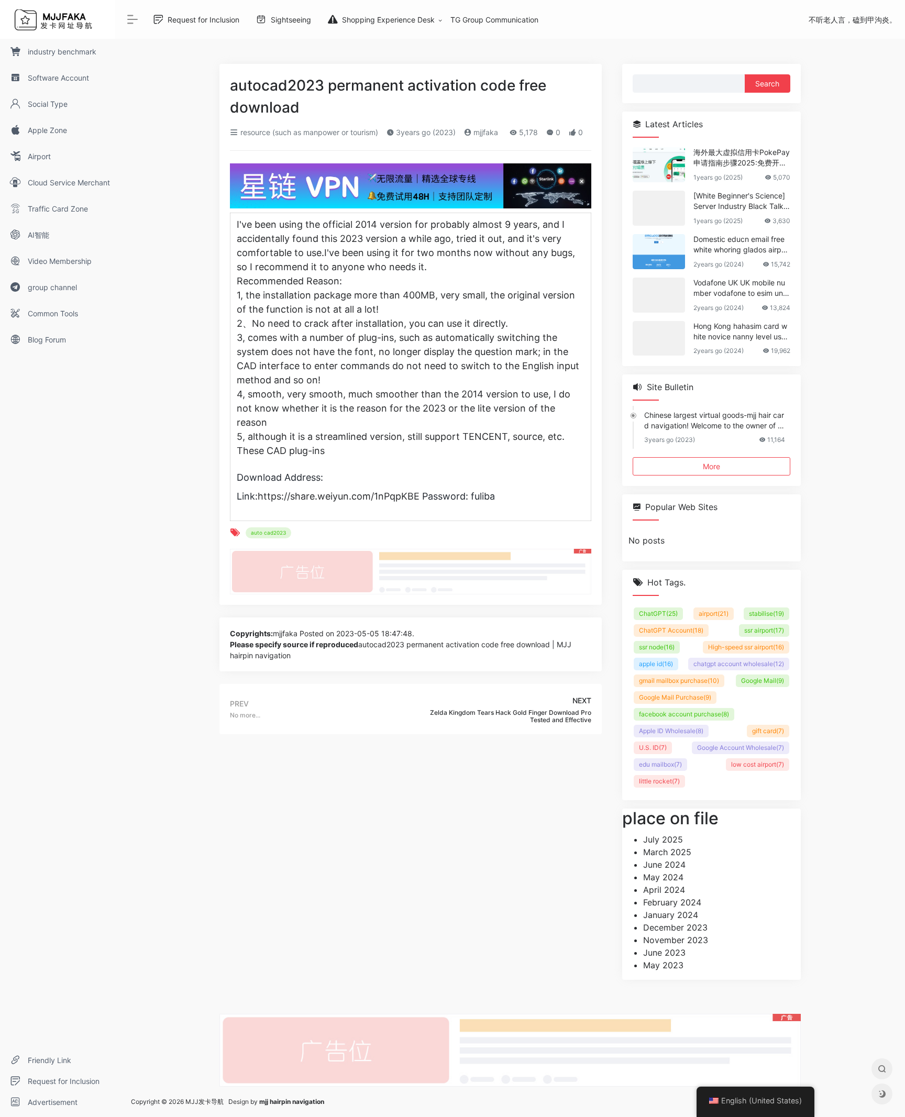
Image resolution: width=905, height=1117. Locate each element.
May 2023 (663, 965)
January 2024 (670, 915)
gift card (768, 731)
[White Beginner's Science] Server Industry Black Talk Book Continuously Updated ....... (741, 201)
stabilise (766, 613)
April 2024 (664, 889)
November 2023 (675, 940)
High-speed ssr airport (746, 647)
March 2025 (667, 852)
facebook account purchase (684, 714)
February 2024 (672, 902)
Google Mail (762, 680)
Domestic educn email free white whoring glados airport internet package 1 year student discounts (740, 245)
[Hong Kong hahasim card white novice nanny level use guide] (659, 338)
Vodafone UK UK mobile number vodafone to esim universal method (741, 288)
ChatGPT (658, 613)
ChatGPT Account (671, 630)
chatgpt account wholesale (738, 664)
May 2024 (663, 877)
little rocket (659, 781)
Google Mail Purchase (675, 697)
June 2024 (664, 864)
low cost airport (757, 764)
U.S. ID (653, 747)
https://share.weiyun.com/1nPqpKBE (339, 496)
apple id (656, 664)
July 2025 (663, 839)
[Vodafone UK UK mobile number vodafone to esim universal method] (659, 295)
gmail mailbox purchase (679, 680)
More (711, 466)
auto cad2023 (268, 532)
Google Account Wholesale (740, 747)
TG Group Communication (494, 19)
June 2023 (664, 952)
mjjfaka (484, 132)
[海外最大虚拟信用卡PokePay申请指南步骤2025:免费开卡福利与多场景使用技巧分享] (659, 164)
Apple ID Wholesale (671, 731)
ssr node (657, 647)
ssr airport (764, 630)
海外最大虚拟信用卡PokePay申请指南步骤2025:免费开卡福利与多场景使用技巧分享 (741, 158)
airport (714, 613)
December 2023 (675, 927)
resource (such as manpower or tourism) (308, 132)
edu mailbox (660, 764)
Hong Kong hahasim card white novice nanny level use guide (740, 332)
